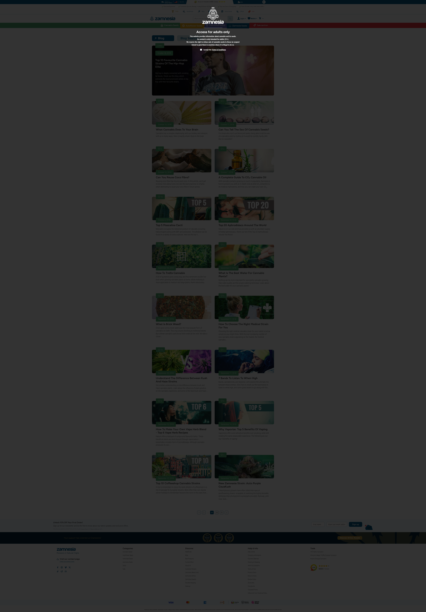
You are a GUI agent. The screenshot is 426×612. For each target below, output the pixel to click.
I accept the (207, 50)
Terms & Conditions (219, 50)
